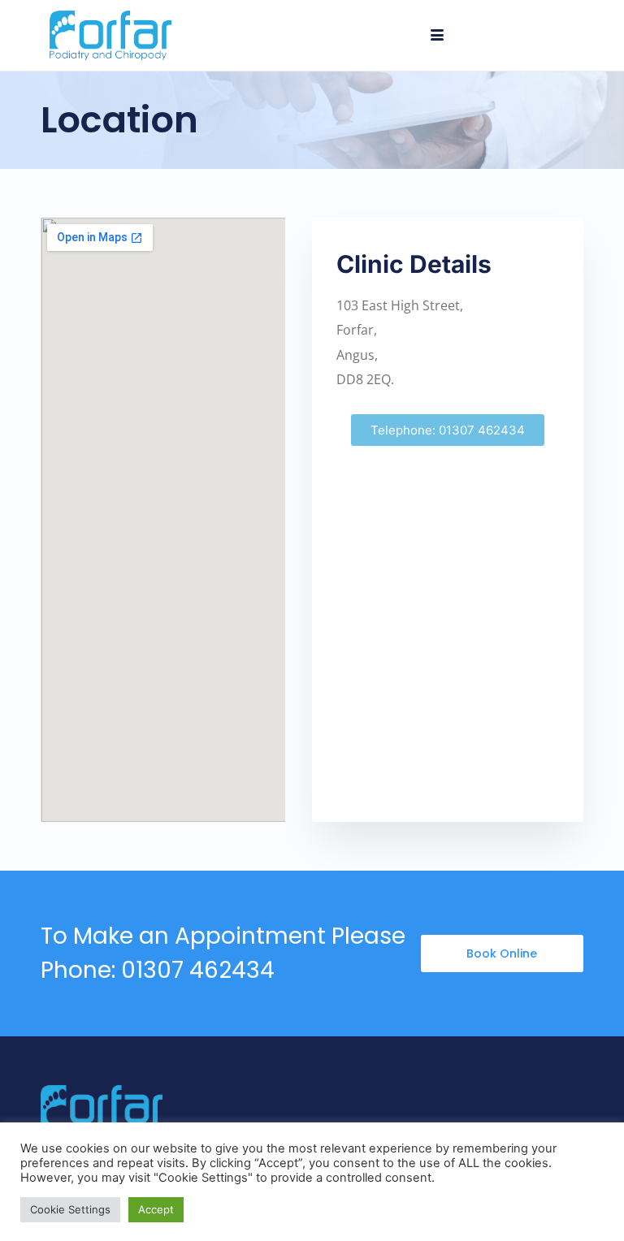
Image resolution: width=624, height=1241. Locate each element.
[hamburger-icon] (437, 35)
